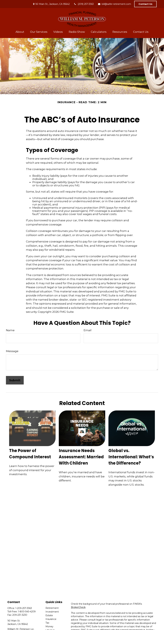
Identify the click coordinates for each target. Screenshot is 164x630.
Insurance (50, 619)
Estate (49, 615)
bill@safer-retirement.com (116, 4)
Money (49, 626)
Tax (47, 622)
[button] (19, 32)
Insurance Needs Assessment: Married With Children (81, 457)
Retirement (52, 608)
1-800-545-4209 (27, 611)
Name (10, 330)
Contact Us (145, 4)
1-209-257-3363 (23, 608)
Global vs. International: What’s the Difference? (131, 457)
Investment (52, 611)
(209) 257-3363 (86, 4)
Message (12, 351)
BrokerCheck (78, 607)
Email (87, 330)
